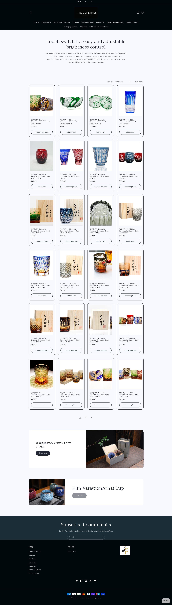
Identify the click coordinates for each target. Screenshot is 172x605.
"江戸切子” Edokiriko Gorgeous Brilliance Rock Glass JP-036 (40, 231)
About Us (32, 562)
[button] (31, 12)
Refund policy (34, 573)
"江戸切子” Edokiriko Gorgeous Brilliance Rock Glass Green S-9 (70, 122)
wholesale (32, 566)
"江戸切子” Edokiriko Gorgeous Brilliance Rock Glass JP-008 (40, 122)
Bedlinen (32, 555)
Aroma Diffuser (34, 551)
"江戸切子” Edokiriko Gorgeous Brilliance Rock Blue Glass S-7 (128, 122)
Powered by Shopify (95, 598)
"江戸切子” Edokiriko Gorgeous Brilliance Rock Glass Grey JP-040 (70, 285)
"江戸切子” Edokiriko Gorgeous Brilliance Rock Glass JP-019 (99, 395)
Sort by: (110, 81)
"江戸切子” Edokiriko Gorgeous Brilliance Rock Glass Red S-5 (40, 176)
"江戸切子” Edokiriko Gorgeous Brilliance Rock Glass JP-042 (99, 231)
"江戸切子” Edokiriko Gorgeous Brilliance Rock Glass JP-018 (128, 395)
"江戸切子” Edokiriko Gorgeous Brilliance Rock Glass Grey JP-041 (128, 231)
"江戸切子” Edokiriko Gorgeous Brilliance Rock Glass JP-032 (128, 340)
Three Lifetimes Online (82, 598)
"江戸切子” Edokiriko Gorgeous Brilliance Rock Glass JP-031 (70, 340)
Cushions (32, 559)
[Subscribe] (102, 537)
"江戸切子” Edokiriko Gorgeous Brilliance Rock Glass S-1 (128, 176)
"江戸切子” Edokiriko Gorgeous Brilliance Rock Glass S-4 (70, 176)
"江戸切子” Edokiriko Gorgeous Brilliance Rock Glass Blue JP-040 (40, 285)
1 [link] (80, 417)
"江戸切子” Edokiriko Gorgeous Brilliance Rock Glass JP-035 (128, 285)
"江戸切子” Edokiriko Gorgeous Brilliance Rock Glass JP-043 (70, 231)
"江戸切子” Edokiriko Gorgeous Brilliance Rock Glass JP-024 (40, 395)
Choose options (42, 132)
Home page (72, 551)
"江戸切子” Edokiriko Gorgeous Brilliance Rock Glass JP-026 (99, 340)
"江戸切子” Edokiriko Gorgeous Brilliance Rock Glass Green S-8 (99, 122)
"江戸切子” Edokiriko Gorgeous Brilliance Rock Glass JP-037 (99, 285)
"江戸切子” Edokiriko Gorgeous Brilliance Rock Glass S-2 (99, 176)
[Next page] (91, 417)
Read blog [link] (79, 495)
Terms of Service (35, 569)
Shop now (43, 453)
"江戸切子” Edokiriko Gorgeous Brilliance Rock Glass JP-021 (70, 395)
